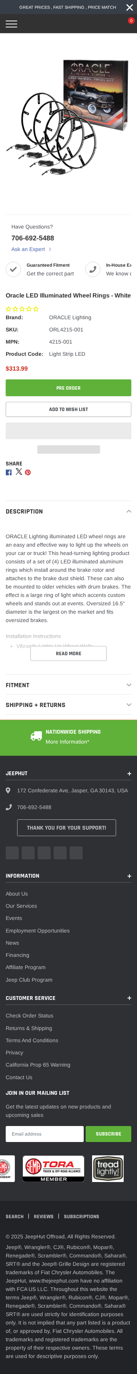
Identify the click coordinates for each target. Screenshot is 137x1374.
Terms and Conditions (32, 1040)
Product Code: (24, 354)
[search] (29, 24)
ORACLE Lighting (70, 317)
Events (14, 918)
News (12, 943)
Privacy (14, 1052)
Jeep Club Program (29, 980)
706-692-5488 (32, 238)
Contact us (19, 1077)
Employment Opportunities (38, 931)
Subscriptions (81, 1216)
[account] (110, 24)
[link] (12, 852)
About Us (17, 894)
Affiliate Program (26, 967)
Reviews (44, 1216)
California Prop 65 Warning (38, 1065)
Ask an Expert (28, 249)
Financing (17, 955)
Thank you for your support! (66, 828)
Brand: (14, 317)
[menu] (11, 24)
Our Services (21, 906)
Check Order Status (29, 1016)
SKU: (12, 329)
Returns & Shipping (29, 1028)
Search (15, 1216)
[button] (23, 309)
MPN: (12, 342)
